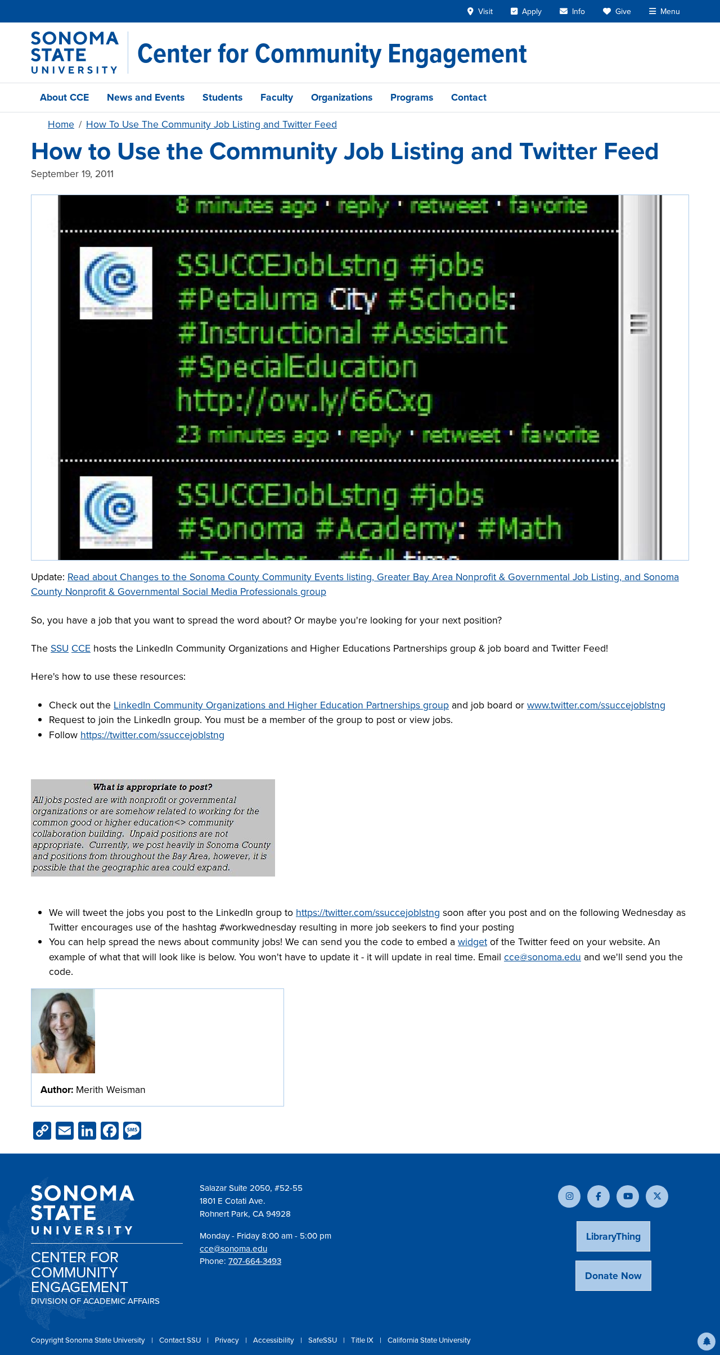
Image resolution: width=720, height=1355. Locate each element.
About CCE (64, 97)
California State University (429, 1340)
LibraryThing (613, 1236)
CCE (81, 648)
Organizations (341, 97)
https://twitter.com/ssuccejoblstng (152, 735)
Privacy (228, 1340)
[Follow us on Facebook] (598, 1196)
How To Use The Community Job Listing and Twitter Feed (211, 124)
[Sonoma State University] (79, 52)
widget (472, 941)
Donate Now (613, 1275)
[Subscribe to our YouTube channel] (627, 1196)
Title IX (363, 1340)
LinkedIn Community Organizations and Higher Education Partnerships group (281, 705)
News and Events (145, 97)
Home (61, 124)
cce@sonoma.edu (542, 957)
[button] (707, 1342)
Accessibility (274, 1340)
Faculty (276, 97)
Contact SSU (180, 1340)
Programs (411, 97)
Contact (469, 97)
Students (222, 97)
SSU (60, 648)
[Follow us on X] (657, 1196)
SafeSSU (323, 1340)
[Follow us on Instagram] (569, 1196)
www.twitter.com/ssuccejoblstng (596, 705)
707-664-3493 (254, 1261)
